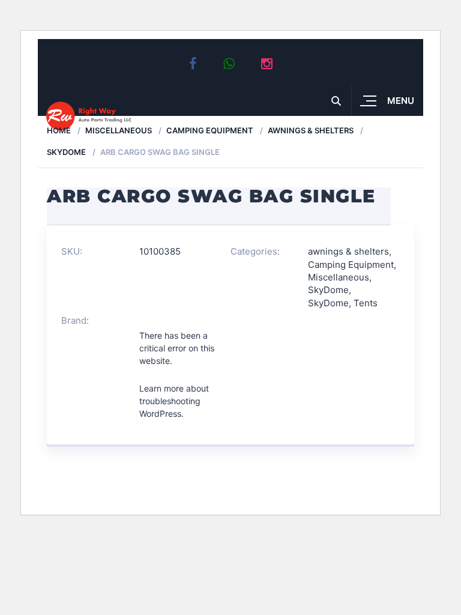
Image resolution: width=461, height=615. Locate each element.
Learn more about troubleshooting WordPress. (174, 401)
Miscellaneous (118, 130)
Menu (400, 100)
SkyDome (66, 152)
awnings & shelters (311, 130)
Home (59, 130)
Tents (366, 303)
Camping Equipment (209, 130)
